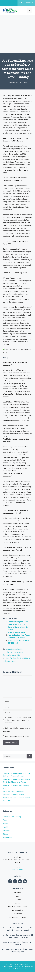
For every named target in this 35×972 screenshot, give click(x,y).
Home (17, 903)
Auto (5, 820)
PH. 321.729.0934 (26, 3)
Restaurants (7, 837)
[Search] (29, 756)
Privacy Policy (17, 910)
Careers (18, 896)
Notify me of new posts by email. (17, 736)
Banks (5, 823)
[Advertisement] (17, 34)
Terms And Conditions (17, 917)
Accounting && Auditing (14, 649)
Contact (18, 900)
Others (5, 834)
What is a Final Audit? (17, 632)
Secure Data (17, 914)
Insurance (6, 830)
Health (5, 827)
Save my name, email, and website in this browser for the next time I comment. (18, 720)
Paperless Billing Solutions (18, 907)
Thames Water (22, 82)
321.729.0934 (17, 870)
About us (17, 893)
